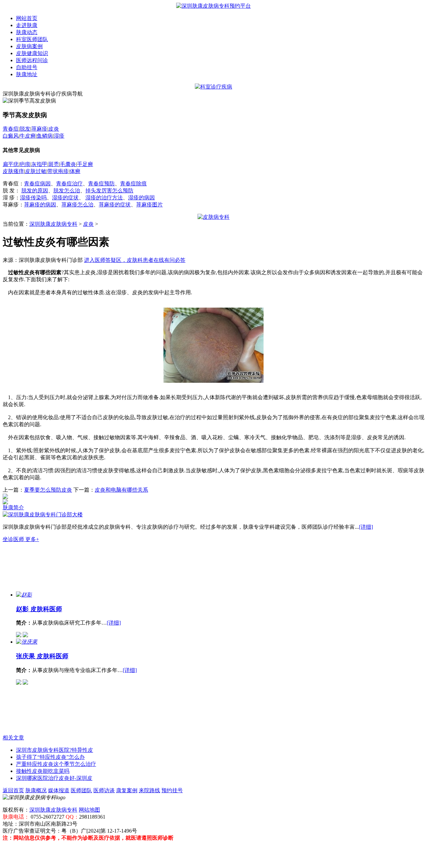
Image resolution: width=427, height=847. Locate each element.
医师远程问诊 (32, 60)
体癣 (75, 171)
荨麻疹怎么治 (77, 204)
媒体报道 (58, 790)
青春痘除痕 (133, 183)
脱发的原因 (34, 190)
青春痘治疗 (69, 183)
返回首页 (13, 790)
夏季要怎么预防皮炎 (48, 490)
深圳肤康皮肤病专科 (53, 224)
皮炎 (53, 129)
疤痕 (25, 164)
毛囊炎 (68, 164)
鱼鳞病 (45, 136)
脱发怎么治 (66, 190)
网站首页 (26, 18)
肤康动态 (26, 32)
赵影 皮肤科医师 (39, 609)
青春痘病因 (37, 183)
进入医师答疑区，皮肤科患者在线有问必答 (134, 260)
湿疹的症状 (65, 197)
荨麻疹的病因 (40, 204)
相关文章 (13, 737)
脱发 (25, 129)
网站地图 (89, 810)
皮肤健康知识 (32, 53)
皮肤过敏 (35, 171)
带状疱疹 (58, 171)
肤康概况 (36, 790)
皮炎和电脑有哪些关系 (121, 490)
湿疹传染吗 (33, 197)
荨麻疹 (39, 129)
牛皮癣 (28, 136)
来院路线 (149, 790)
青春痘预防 (101, 183)
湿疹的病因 (141, 197)
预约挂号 (172, 790)
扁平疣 (11, 164)
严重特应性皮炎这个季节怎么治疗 (56, 764)
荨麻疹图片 (149, 204)
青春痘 (11, 129)
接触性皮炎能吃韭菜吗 (42, 771)
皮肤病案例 (29, 46)
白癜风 (11, 136)
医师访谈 (104, 790)
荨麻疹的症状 (115, 204)
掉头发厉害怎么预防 (109, 190)
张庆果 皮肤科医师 (42, 656)
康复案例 (126, 790)
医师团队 (81, 790)
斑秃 (53, 164)
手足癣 (85, 164)
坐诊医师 (14, 539)
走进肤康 (26, 25)
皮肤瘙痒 (13, 171)
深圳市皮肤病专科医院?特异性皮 (54, 750)
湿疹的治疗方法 (104, 197)
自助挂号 (26, 67)
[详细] (366, 527)
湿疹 (59, 136)
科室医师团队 (32, 39)
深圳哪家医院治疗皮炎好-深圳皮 (54, 778)
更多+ (32, 539)
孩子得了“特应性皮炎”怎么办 (50, 757)
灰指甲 (39, 164)
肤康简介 (13, 507)
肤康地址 (26, 74)
